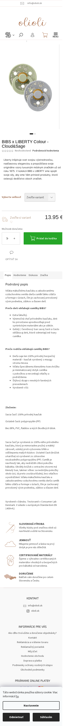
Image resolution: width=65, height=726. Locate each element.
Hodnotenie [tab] (20, 275)
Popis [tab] (8, 275)
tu (17, 696)
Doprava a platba (32, 661)
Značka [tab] (44, 275)
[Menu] (55, 35)
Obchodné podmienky (33, 670)
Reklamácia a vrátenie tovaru (32, 642)
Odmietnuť (16, 717)
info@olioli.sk (35, 605)
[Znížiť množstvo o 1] (8, 239)
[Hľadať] (21, 35)
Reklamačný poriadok (32, 647)
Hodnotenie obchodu (32, 656)
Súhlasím (46, 717)
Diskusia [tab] (33, 275)
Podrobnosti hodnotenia (45, 151)
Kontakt (32, 638)
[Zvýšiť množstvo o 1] (14, 239)
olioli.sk (35, 611)
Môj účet (32, 651)
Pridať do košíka (46, 238)
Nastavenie (31, 706)
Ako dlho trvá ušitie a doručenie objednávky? (32, 633)
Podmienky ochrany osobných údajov (32, 665)
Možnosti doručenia (12, 229)
